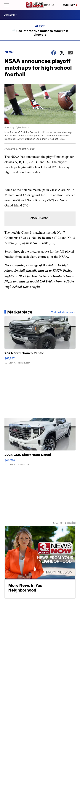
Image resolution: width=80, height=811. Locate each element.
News (9, 52)
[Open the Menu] (6, 5)
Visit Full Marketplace (63, 312)
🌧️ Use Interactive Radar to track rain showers (40, 32)
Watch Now (69, 5)
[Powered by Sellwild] (70, 522)
